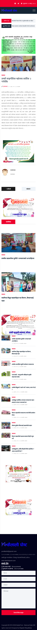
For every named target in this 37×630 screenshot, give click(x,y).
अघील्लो (9, 189)
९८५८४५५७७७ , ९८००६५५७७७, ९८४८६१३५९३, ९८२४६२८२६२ (18, 554)
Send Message (18, 612)
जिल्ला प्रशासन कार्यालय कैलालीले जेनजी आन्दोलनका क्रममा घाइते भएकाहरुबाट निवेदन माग (23, 26)
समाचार (3, 75)
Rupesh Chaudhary (26, 628)
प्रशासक (5, 86)
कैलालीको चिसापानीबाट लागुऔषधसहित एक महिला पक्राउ (22, 21)
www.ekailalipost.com (8, 560)
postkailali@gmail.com (9, 551)
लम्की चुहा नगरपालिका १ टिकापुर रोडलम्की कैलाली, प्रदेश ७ (15, 557)
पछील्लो (28, 189)
